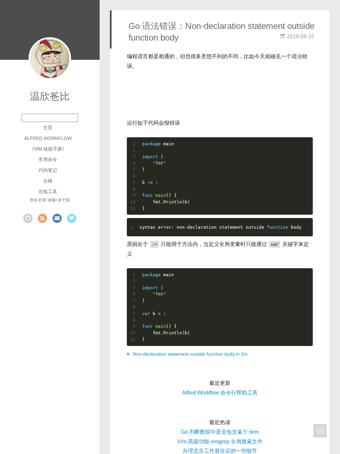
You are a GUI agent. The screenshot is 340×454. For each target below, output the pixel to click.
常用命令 (48, 159)
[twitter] (71, 218)
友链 (52, 200)
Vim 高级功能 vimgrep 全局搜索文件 (220, 441)
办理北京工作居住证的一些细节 (220, 451)
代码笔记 (48, 170)
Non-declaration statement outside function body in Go (190, 354)
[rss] (42, 218)
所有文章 (38, 200)
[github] (28, 218)
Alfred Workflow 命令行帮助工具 (220, 393)
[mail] (57, 218)
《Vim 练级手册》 (48, 149)
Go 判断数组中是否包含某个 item (220, 432)
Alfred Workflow (48, 138)
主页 (47, 127)
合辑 (47, 180)
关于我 (64, 200)
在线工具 (48, 191)
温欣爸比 (50, 96)
